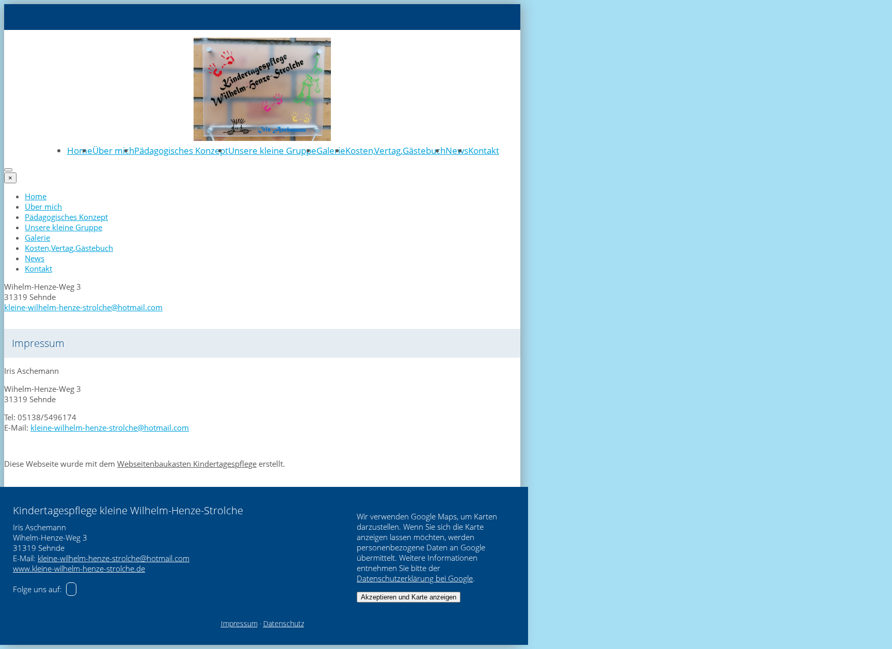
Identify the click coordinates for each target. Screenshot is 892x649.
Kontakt (483, 150)
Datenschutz (283, 623)
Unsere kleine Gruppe (272, 150)
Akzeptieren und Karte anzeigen (408, 597)
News (456, 150)
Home (79, 150)
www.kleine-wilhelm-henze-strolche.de (79, 568)
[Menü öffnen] (8, 169)
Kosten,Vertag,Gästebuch (395, 150)
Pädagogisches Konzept (181, 150)
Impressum (239, 623)
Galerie (330, 150)
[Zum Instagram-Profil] (71, 589)
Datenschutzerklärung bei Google (415, 578)
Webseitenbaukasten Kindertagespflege (187, 463)
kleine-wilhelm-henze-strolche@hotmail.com (83, 307)
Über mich (113, 150)
